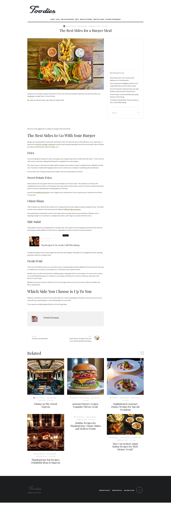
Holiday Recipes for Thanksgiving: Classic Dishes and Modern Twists (85, 426)
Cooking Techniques (113, 19)
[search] (138, 112)
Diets (77, 19)
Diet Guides (134, 437)
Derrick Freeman (71, 26)
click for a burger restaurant (46, 144)
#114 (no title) (129, 490)
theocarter (75, 398)
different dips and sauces (72, 209)
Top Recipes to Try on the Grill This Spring (60, 245)
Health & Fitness (86, 19)
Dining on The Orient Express (45, 405)
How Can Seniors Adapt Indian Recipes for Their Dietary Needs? (125, 446)
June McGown (80, 417)
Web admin (115, 437)
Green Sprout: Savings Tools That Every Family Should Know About (80, 339)
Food (58, 19)
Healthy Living (98, 19)
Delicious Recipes (67, 19)
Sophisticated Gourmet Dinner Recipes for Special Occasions (125, 406)
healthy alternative (42, 192)
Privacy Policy (104, 490)
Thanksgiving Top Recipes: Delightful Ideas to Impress (45, 461)
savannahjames (40, 453)
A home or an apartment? (40, 337)
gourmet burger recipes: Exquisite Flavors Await (85, 405)
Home (52, 19)
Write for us (117, 490)
